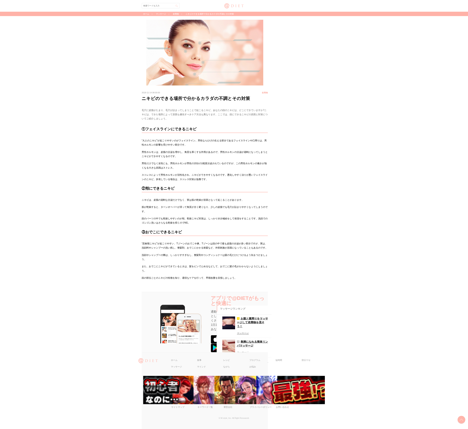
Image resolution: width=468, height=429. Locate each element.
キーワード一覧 (205, 407)
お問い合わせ (282, 407)
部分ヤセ (306, 360)
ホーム (174, 360)
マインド (201, 366)
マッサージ (176, 366)
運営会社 (228, 407)
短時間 (278, 360)
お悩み (252, 366)
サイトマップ (177, 407)
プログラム (254, 360)
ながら (226, 366)
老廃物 (176, 14)
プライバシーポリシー (261, 407)
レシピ (226, 360)
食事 (199, 360)
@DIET (234, 5)
